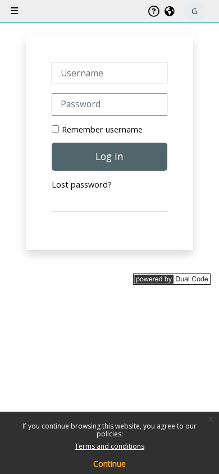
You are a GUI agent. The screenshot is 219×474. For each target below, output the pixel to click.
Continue (109, 463)
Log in (109, 156)
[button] (170, 11)
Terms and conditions (109, 446)
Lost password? (82, 184)
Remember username (102, 129)
